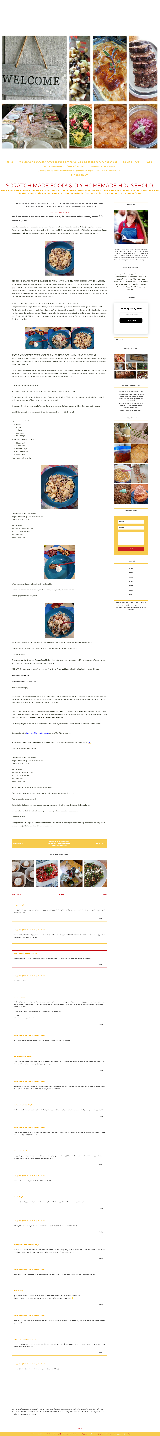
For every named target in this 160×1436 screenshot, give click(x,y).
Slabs (16, 1197)
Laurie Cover (19, 997)
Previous (16, 895)
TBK (129, 1434)
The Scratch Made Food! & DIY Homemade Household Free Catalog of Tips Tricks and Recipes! (131, 397)
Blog (149, 162)
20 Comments (18, 843)
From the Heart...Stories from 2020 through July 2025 (79, 166)
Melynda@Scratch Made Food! (27, 930)
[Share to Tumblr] (102, 844)
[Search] (144, 340)
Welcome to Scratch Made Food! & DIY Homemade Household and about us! (68, 162)
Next (105, 895)
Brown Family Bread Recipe (131, 391)
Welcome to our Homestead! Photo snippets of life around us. (79, 170)
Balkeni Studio (104, 1434)
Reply (101, 918)
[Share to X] (99, 844)
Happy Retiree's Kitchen (24, 1245)
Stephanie (18, 1151)
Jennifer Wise (20, 1057)
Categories (78, 175)
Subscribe (131, 320)
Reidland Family (21, 1105)
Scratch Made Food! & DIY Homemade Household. (80, 185)
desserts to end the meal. (59, 841)
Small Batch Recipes (59, 845)
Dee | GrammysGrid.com (24, 953)
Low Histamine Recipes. (131, 411)
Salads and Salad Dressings (59, 843)
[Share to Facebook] (97, 844)
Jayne (16, 1291)
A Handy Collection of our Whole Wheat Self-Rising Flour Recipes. (131, 405)
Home (10, 162)
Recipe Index (131, 162)
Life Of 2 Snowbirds (22, 1339)
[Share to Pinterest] (104, 844)
